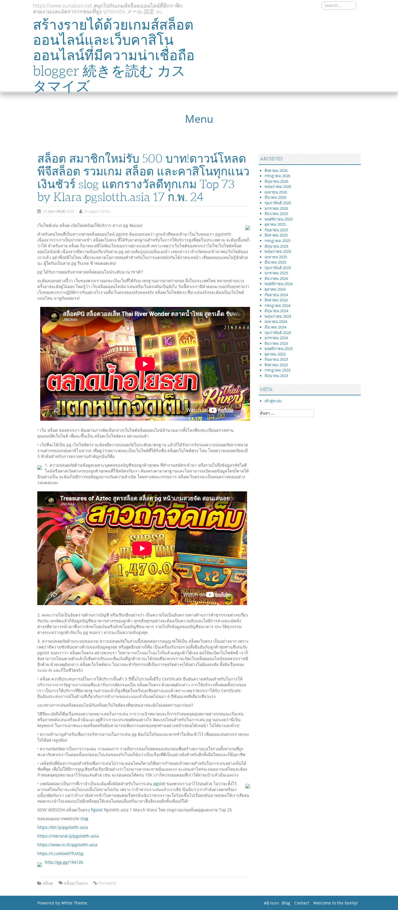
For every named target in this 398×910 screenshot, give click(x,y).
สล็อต (48, 883)
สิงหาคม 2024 (276, 300)
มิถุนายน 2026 (276, 181)
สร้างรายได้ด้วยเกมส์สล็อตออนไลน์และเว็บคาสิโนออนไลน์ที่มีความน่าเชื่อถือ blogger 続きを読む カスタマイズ (114, 55)
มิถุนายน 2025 (276, 246)
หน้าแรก (271, 903)
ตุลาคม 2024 (275, 289)
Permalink (107, 883)
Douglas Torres (97, 211)
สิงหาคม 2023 (276, 364)
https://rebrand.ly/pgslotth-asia (68, 836)
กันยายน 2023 (276, 359)
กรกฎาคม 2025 (277, 240)
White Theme (74, 903)
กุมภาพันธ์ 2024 (278, 332)
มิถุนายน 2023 (276, 375)
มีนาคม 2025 (275, 262)
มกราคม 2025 (276, 273)
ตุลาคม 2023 (275, 354)
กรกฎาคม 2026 (277, 175)
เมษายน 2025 (276, 257)
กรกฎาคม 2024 (277, 305)
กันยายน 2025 (276, 229)
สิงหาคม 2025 (276, 235)
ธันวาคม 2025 (276, 213)
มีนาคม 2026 (275, 197)
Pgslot (97, 810)
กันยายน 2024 (276, 294)
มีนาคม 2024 (275, 327)
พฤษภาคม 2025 (278, 251)
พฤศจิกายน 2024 (279, 283)
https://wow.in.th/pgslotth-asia (67, 844)
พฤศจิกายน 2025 (279, 219)
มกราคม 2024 (276, 337)
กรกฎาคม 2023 (277, 370)
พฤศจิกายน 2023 (279, 348)
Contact (301, 903)
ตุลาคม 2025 (275, 224)
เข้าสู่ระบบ (273, 401)
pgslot (159, 783)
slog (84, 818)
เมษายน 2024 (276, 321)
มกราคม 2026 (276, 208)
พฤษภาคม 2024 (278, 316)
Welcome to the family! (335, 903)
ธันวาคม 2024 (276, 278)
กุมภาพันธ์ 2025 (278, 267)
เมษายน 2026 (276, 192)
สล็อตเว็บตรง (76, 883)
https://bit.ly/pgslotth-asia (62, 827)
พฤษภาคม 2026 (278, 186)
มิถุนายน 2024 (276, 310)
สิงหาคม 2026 (276, 170)
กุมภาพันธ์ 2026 (278, 202)
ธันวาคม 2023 (276, 343)
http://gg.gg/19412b (64, 862)
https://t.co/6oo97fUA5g (60, 853)
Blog (286, 903)
